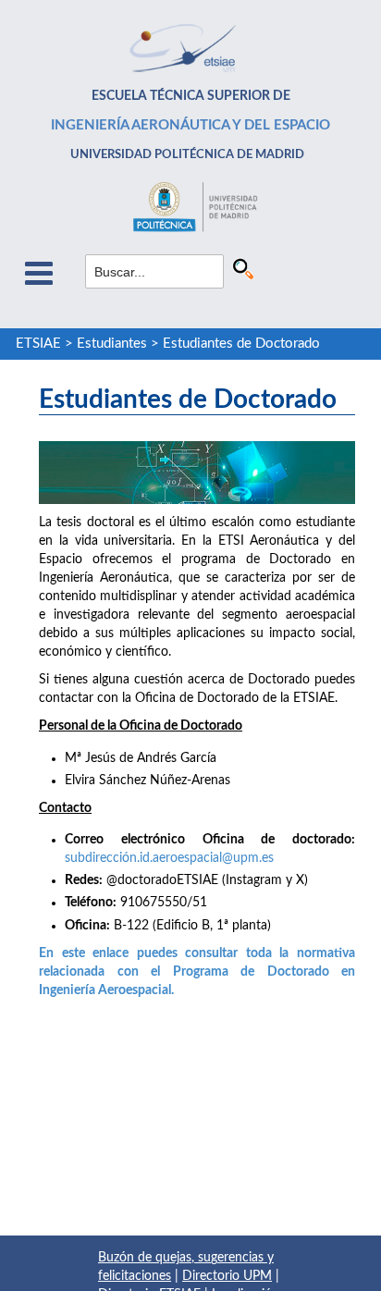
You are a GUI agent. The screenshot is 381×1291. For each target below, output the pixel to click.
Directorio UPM (227, 1276)
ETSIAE (38, 343)
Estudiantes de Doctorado (241, 343)
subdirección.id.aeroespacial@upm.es (169, 858)
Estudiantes (112, 343)
